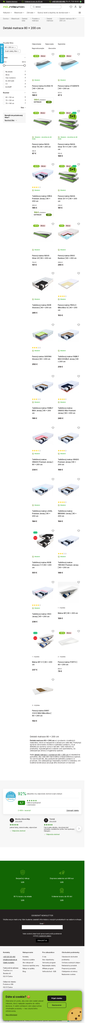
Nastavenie (56, 1005)
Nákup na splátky (29, 968)
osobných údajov (45, 936)
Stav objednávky (48, 960)
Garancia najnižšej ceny (31, 965)
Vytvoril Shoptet (75, 1020)
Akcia (16, 75)
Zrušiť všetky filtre (11, 51)
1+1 (16, 84)
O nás (44, 957)
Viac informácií (11, 1015)
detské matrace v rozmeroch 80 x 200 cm (51, 755)
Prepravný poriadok (69, 968)
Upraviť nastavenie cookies (52, 1020)
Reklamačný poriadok (69, 965)
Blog (24, 971)
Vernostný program (49, 962)
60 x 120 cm (16, 97)
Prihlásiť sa (42, 940)
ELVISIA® (16, 87)
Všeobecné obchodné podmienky (70, 958)
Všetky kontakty (8, 962)
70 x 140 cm (16, 103)
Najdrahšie (61, 44)
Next (78, 828)
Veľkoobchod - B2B (49, 971)
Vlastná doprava (11, 1)
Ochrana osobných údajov (71, 962)
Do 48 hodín (16, 81)
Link (22, 882)
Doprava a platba (29, 960)
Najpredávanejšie (38, 48)
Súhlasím (56, 998)
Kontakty (26, 957)
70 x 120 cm (16, 100)
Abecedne (52, 48)
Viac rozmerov (16, 78)
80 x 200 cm (9, 47)
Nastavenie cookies (69, 974)
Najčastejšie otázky (49, 965)
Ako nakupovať (28, 962)
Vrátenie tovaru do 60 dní (33, 1)
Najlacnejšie (49, 44)
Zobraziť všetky (72, 810)
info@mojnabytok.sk (10, 960)
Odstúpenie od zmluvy (69, 971)
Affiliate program (48, 968)
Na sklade (16, 72)
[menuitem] (7, 12)
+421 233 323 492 (65, 1)
